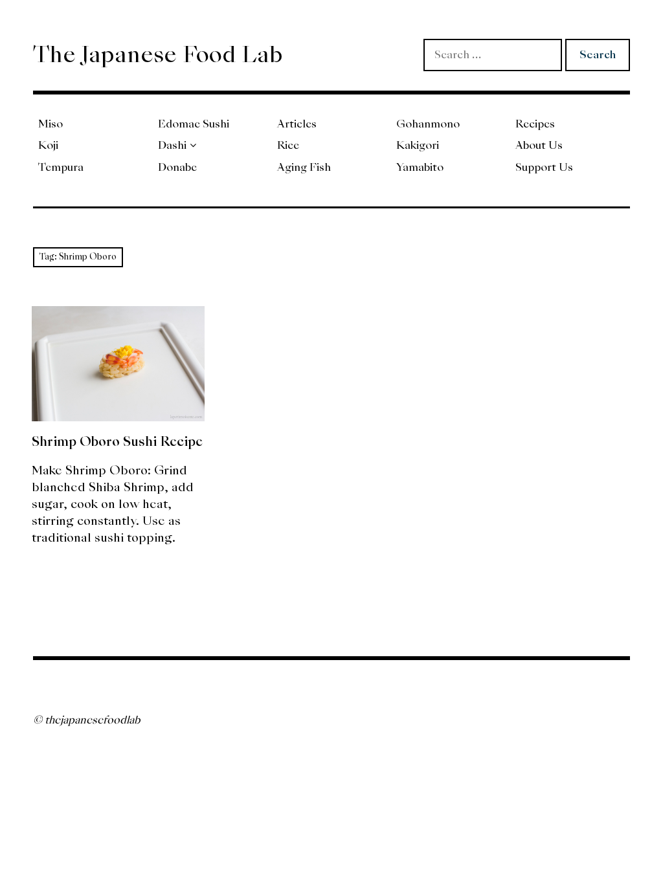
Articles (297, 123)
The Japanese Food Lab (158, 54)
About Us (539, 145)
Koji (48, 145)
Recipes (535, 123)
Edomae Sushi (193, 123)
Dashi (172, 145)
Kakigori (417, 145)
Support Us (544, 167)
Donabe (177, 167)
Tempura (61, 167)
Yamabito (420, 167)
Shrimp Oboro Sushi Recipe (117, 441)
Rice (288, 145)
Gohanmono (428, 123)
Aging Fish (304, 167)
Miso (50, 123)
